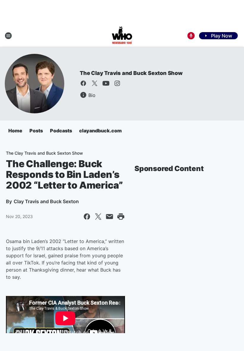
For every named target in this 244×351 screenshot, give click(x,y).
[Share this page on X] (98, 216)
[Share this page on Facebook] (87, 216)
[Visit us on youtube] (106, 83)
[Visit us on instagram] (117, 83)
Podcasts (61, 131)
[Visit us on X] (94, 83)
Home (15, 131)
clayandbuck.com (100, 131)
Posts (36, 131)
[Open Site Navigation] (8, 35)
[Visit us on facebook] (83, 83)
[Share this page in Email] (109, 216)
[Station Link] (122, 35)
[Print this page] (121, 216)
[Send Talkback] (191, 35)
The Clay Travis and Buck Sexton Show (131, 73)
